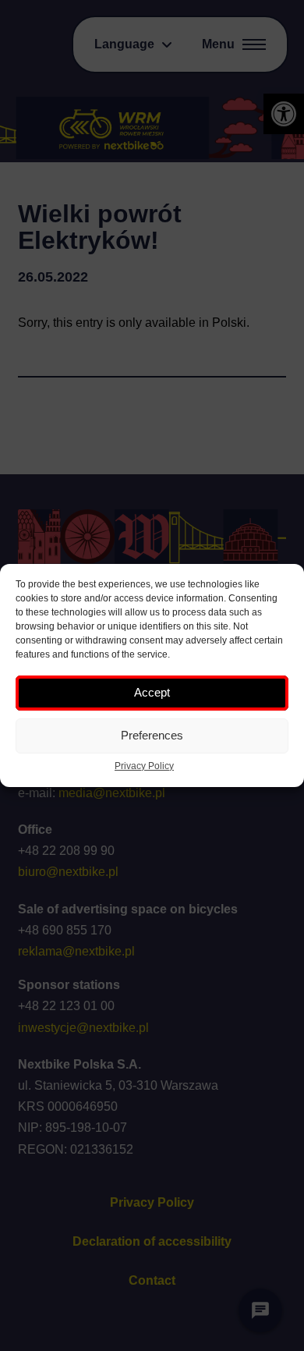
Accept (152, 692)
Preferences (152, 735)
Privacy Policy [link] (144, 766)
